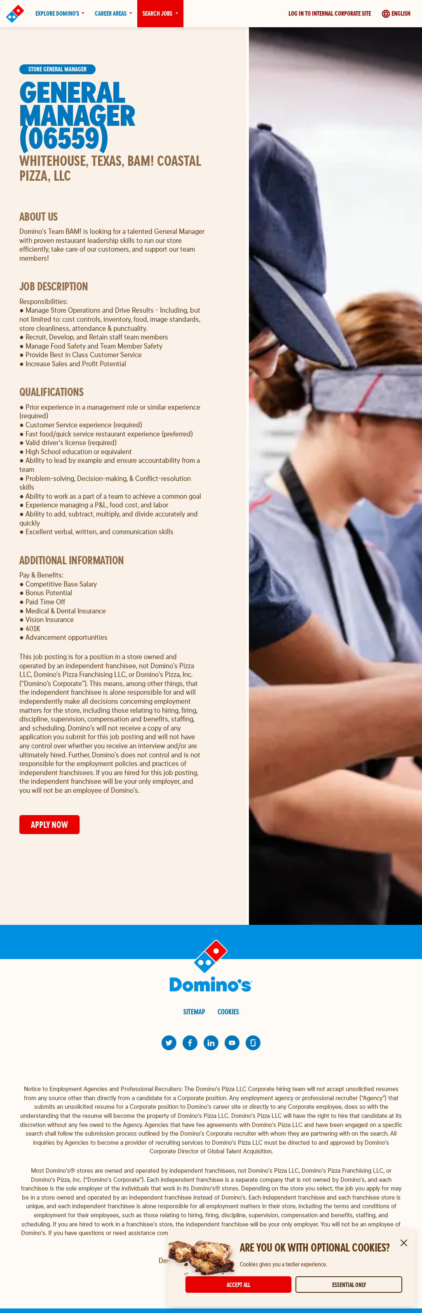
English (401, 13)
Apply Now (49, 824)
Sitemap (194, 1011)
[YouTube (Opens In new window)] (232, 1042)
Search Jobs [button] (157, 13)
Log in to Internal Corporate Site (329, 13)
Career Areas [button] (111, 13)
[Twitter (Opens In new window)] (169, 1042)
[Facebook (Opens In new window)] (190, 1042)
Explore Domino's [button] (57, 13)
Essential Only (349, 1284)
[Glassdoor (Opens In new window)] (253, 1042)
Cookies (228, 1011)
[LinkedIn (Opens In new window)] (211, 1042)
